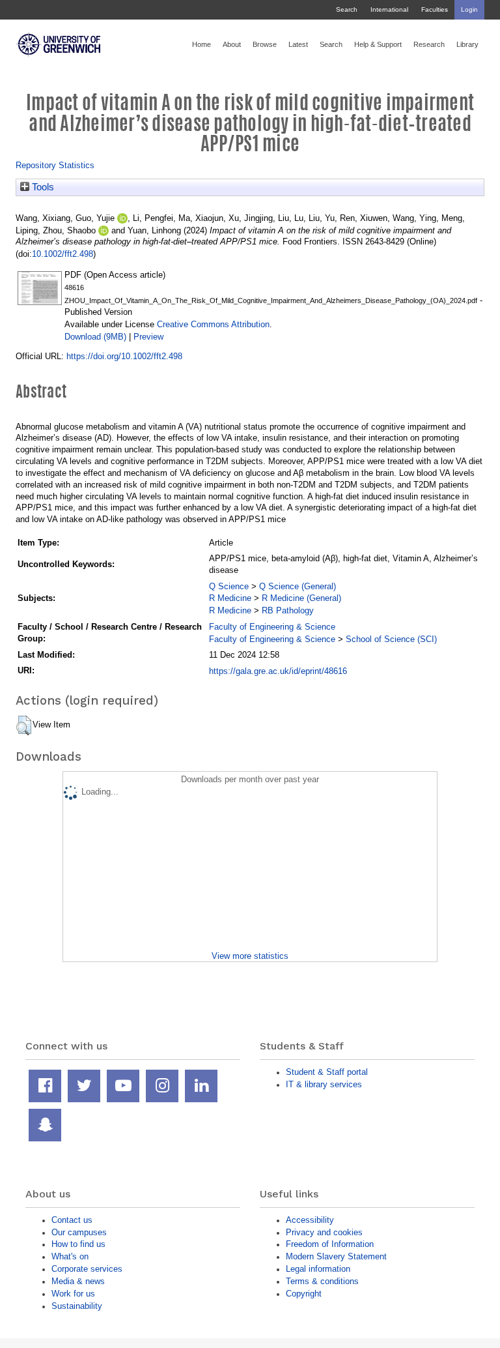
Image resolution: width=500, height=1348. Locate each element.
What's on (70, 1256)
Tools (41, 187)
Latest (298, 44)
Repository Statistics (55, 165)
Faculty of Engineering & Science (272, 627)
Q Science (229, 586)
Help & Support (378, 44)
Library (467, 44)
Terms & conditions (322, 1281)
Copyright (304, 1293)
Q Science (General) (297, 586)
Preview (148, 337)
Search (346, 9)
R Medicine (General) (301, 598)
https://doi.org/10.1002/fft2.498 (124, 356)
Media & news (78, 1281)
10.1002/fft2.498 (62, 254)
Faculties (434, 9)
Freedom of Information (330, 1244)
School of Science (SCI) (391, 639)
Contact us (71, 1220)
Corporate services (86, 1269)
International (389, 9)
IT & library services (324, 1084)
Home (201, 44)
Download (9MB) (95, 337)
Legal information (318, 1269)
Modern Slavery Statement (336, 1256)
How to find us (78, 1244)
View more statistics (250, 956)
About (232, 44)
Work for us (73, 1293)
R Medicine (230, 598)
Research (429, 44)
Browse (265, 44)
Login (469, 9)
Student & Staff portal (327, 1072)
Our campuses (79, 1232)
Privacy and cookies (324, 1232)
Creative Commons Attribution (213, 324)
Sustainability (76, 1306)
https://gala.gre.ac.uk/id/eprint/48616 (278, 671)
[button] (23, 725)
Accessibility (310, 1220)
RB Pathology (288, 610)
